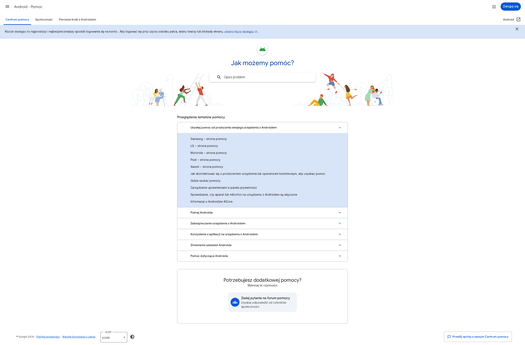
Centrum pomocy (17, 19)
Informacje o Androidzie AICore (212, 201)
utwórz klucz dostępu (239, 32)
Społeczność (44, 19)
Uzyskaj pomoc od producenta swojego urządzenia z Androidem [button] (234, 127)
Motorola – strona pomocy (209, 153)
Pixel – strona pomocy (205, 160)
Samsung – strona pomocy (209, 139)
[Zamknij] (517, 29)
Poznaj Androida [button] (202, 212)
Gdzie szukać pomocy (205, 181)
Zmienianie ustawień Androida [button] (211, 245)
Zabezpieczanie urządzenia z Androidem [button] (218, 223)
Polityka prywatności (48, 336)
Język (108, 331)
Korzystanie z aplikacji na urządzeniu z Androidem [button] (224, 234)
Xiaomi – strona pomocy (207, 167)
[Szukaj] (219, 77)
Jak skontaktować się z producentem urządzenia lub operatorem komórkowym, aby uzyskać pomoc (258, 174)
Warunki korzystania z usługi (78, 336)
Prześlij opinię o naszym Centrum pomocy (480, 336)
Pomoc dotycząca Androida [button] (209, 256)
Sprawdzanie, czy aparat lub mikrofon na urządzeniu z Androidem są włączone (244, 194)
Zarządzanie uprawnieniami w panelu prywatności (224, 188)
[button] (7, 6)
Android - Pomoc (28, 7)
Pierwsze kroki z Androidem (77, 19)
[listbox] (113, 337)
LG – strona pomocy (204, 146)
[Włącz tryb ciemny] (132, 337)
